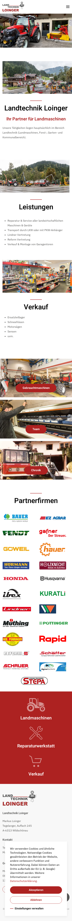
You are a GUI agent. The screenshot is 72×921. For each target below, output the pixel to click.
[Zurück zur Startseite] (13, 6)
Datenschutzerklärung (23, 881)
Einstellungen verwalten (29, 909)
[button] (67, 6)
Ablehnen (36, 900)
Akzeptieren (36, 890)
